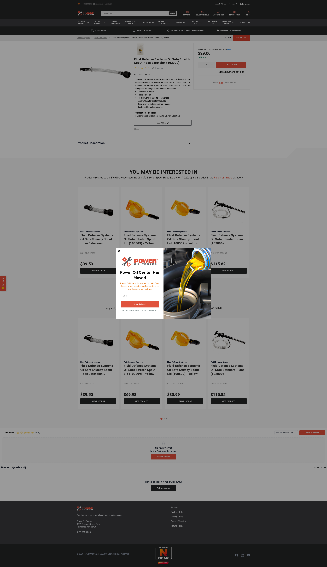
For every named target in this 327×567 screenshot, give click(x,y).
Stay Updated (139, 304)
